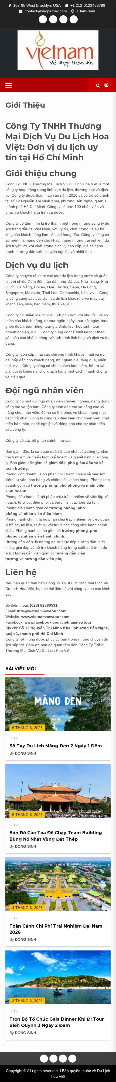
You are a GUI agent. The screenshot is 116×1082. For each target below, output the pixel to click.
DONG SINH (25, 753)
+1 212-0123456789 (87, 5)
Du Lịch (14, 738)
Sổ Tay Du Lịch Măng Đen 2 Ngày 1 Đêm (55, 745)
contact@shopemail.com (46, 11)
